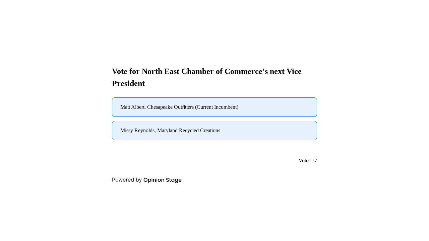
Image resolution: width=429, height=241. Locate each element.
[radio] (214, 107)
